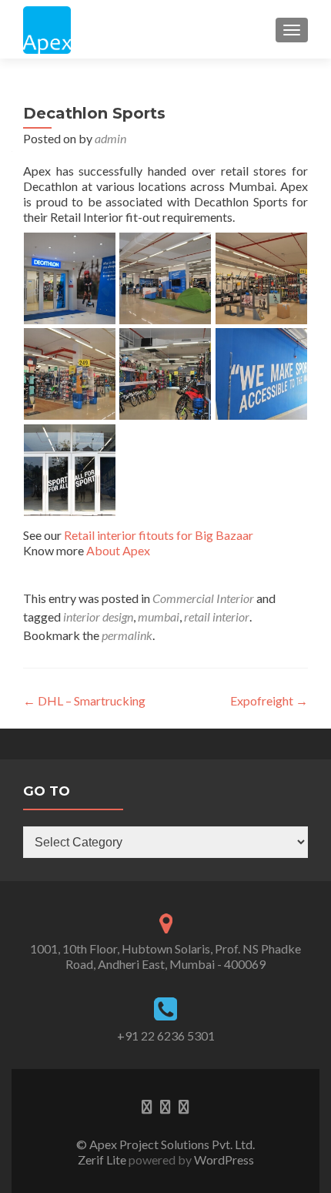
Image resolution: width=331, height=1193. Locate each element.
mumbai (158, 616)
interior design (98, 616)
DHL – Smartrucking (84, 700)
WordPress (223, 1159)
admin (110, 138)
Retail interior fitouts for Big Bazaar (158, 535)
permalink (127, 635)
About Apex (118, 550)
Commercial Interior (203, 598)
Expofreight (269, 700)
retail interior (216, 616)
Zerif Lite (103, 1159)
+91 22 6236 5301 (166, 1035)
